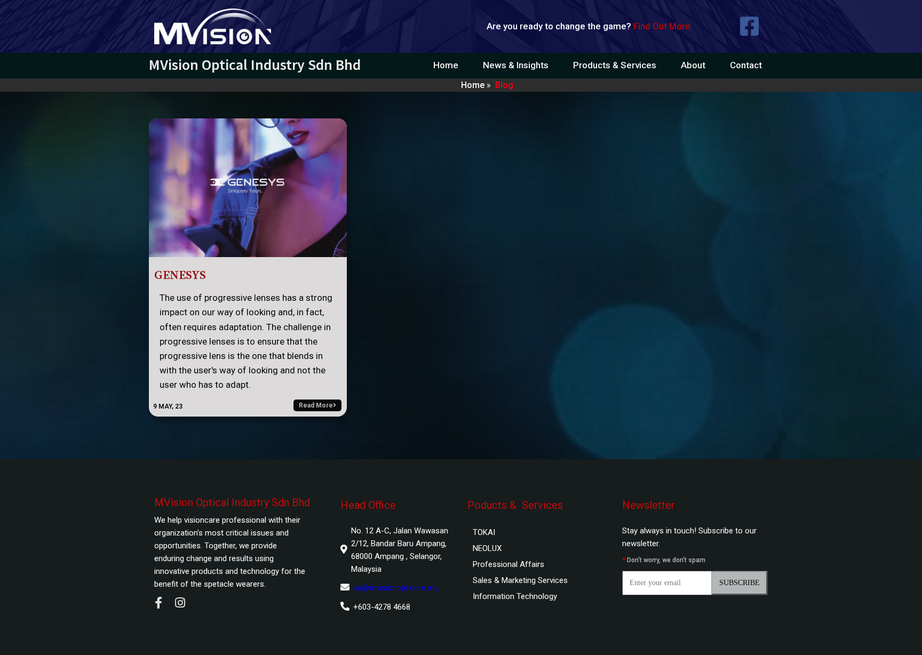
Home (472, 85)
